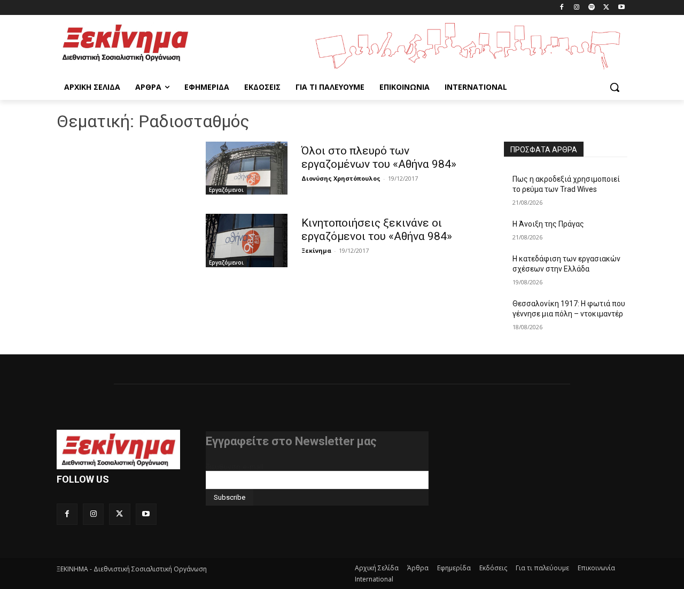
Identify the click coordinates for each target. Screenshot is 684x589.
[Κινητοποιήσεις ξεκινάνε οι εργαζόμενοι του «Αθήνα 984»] (246, 240)
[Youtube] (621, 8)
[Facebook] (562, 8)
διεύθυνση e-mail (234, 466)
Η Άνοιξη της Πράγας (548, 224)
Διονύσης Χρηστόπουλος (340, 178)
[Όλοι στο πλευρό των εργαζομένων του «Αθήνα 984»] (246, 168)
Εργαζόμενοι (226, 189)
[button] (614, 87)
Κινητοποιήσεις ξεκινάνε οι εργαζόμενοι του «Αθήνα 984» (376, 229)
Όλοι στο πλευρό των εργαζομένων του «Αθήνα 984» (378, 157)
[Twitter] (606, 8)
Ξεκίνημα (316, 250)
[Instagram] (577, 8)
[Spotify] (592, 8)
